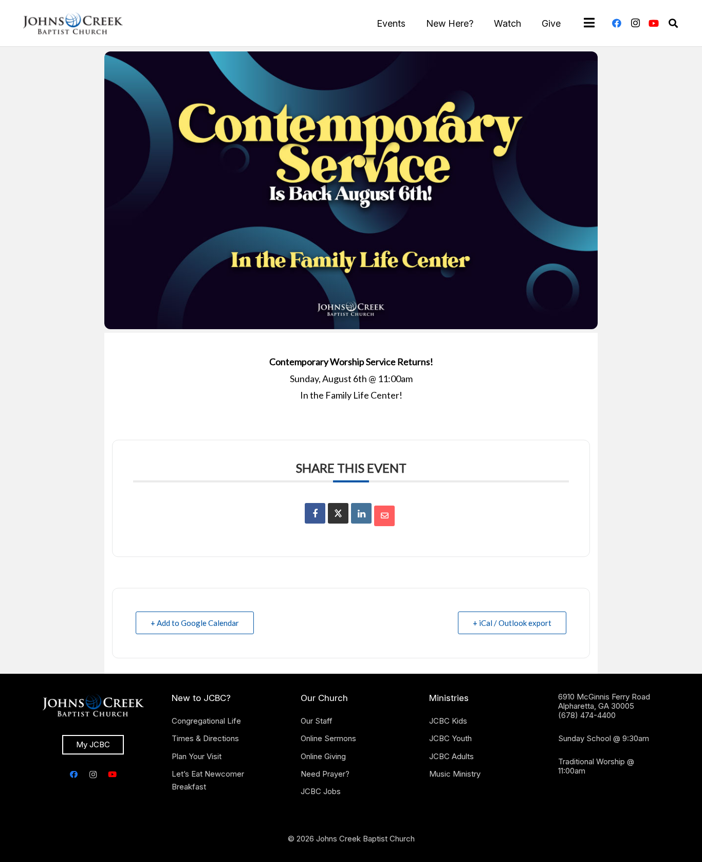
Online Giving (323, 756)
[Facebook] (616, 23)
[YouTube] (653, 23)
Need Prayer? (325, 774)
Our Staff (316, 721)
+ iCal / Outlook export (512, 622)
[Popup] (589, 23)
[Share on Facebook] (315, 513)
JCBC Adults (451, 756)
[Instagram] (635, 23)
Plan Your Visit (196, 756)
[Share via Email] (384, 516)
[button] (673, 23)
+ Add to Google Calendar (195, 622)
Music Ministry (455, 774)
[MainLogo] (73, 23)
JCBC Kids (448, 721)
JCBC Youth (450, 738)
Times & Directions (205, 738)
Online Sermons (328, 738)
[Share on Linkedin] (361, 513)
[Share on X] (338, 513)
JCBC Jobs (321, 791)
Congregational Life (206, 721)
